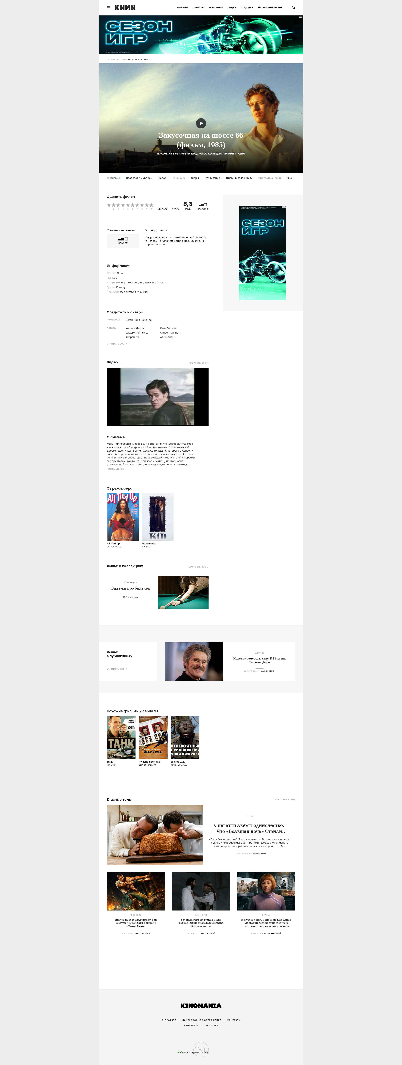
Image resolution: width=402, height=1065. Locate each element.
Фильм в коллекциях (239, 178)
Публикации (212, 178)
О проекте (169, 1020)
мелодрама (197, 153)
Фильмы (182, 7)
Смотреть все (115, 343)
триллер (229, 153)
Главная (111, 59)
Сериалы (198, 7)
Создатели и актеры (139, 178)
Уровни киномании (270, 7)
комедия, (138, 282)
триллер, (151, 282)
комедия (215, 153)
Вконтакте (191, 1025)
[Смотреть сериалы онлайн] (201, 1054)
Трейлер (201, 123)
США (241, 153)
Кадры (195, 178)
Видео (162, 178)
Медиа (232, 7)
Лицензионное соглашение (201, 1020)
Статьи (259, 653)
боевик (161, 282)
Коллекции (216, 7)
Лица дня (247, 7)
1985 (183, 153)
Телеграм (212, 1025)
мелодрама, (124, 282)
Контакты (234, 1020)
